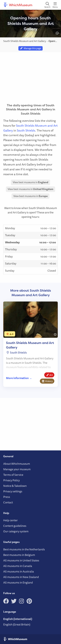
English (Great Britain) (16, 624)
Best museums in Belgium (19, 555)
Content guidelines (14, 526)
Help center (10, 520)
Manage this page (32, 48)
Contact (8, 502)
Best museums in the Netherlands (24, 549)
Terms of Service (13, 475)
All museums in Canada (17, 566)
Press (6, 497)
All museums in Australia (18, 571)
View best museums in (30, 182)
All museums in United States (21, 560)
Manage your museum (17, 469)
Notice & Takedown (15, 486)
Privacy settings (12, 491)
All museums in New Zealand (21, 577)
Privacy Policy (11, 480)
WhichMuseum (20, 5)
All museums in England (18, 582)
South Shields (26, 130)
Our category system (15, 531)
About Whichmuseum (16, 463)
